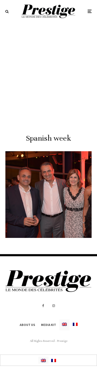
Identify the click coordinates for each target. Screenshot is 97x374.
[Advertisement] (48, 74)
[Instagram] (53, 305)
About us (27, 325)
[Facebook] (43, 305)
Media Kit (48, 325)
